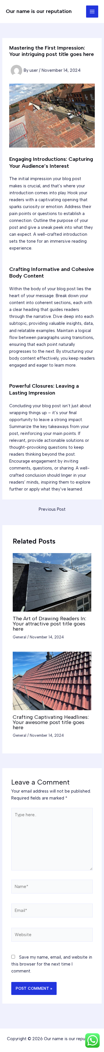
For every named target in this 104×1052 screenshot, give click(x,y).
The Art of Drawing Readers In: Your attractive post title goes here (49, 623)
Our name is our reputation (39, 11)
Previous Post (52, 509)
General (19, 637)
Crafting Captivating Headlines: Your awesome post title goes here (51, 722)
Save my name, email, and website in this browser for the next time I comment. (51, 964)
